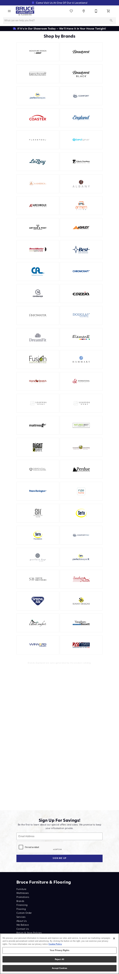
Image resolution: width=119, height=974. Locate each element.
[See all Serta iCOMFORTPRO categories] (81, 535)
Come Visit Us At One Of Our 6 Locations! (61, 2)
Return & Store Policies (29, 932)
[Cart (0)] (108, 11)
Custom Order (24, 912)
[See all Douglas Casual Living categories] (81, 315)
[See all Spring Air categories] (38, 601)
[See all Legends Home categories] (81, 403)
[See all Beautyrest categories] (81, 52)
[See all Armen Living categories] (81, 205)
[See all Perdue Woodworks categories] (81, 469)
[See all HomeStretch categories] (38, 381)
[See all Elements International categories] (81, 337)
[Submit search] (111, 20)
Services (20, 916)
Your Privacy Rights (59, 950)
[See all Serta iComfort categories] (81, 96)
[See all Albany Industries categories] (81, 183)
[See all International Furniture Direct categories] (81, 381)
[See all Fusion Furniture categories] (38, 359)
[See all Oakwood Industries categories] (81, 447)
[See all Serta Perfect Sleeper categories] (38, 96)
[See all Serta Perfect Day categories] (38, 557)
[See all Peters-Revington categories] (38, 491)
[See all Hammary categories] (81, 359)
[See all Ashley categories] (81, 227)
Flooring (21, 909)
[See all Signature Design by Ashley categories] (38, 52)
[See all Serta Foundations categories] (38, 535)
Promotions (22, 897)
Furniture (21, 889)
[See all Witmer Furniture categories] (81, 645)
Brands (20, 901)
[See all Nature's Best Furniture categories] (81, 425)
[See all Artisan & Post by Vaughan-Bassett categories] (38, 227)
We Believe (22, 924)
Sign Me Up (59, 858)
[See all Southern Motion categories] (81, 579)
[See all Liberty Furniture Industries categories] (81, 161)
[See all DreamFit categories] (38, 337)
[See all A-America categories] (38, 183)
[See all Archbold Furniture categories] (38, 205)
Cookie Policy (55, 944)
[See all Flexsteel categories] (38, 139)
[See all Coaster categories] (38, 117)
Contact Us (22, 928)
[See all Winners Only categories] (38, 645)
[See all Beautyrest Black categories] (81, 74)
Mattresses (22, 892)
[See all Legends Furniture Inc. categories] (38, 403)
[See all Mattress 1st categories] (38, 425)
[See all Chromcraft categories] (81, 271)
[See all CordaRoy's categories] (38, 293)
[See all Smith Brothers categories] (38, 579)
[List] (71, 11)
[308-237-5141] (96, 11)
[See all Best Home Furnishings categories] (81, 249)
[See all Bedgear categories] (81, 139)
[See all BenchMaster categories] (38, 249)
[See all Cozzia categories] (81, 293)
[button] (9, 11)
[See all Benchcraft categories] (38, 74)
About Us (21, 920)
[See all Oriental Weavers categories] (38, 469)
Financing (22, 904)
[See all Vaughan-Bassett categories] (81, 623)
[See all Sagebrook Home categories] (38, 513)
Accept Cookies (59, 968)
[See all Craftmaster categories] (38, 315)
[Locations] (83, 11)
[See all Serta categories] (81, 513)
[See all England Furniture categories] (81, 117)
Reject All (59, 959)
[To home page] (25, 11)
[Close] (114, 938)
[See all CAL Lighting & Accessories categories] (38, 271)
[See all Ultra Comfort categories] (38, 623)
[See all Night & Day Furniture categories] (38, 447)
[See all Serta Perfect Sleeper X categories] (81, 557)
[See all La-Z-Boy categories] (38, 161)
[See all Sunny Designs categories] (81, 601)
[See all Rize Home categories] (81, 491)
